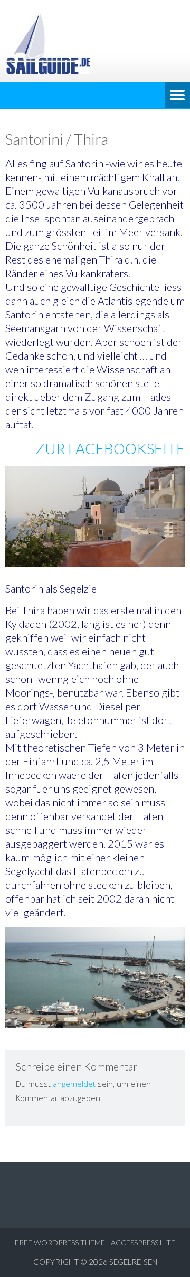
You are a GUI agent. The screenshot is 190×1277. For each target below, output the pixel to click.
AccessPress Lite (143, 1242)
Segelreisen (133, 1261)
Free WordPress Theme (60, 1242)
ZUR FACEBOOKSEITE (110, 448)
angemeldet (74, 1083)
